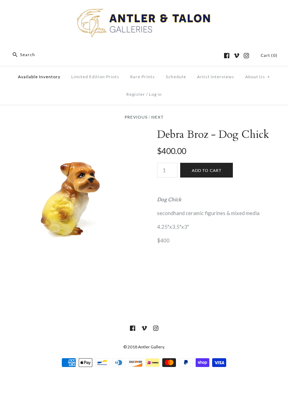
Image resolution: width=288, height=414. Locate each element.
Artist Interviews (215, 76)
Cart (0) (269, 55)
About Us (257, 76)
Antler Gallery (151, 346)
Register (135, 94)
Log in (155, 94)
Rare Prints (142, 76)
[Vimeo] (236, 55)
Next (157, 117)
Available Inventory (39, 76)
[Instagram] (246, 55)
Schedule (176, 76)
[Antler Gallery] (144, 11)
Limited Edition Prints (95, 76)
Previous (136, 117)
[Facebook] (226, 55)
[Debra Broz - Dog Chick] (72, 132)
